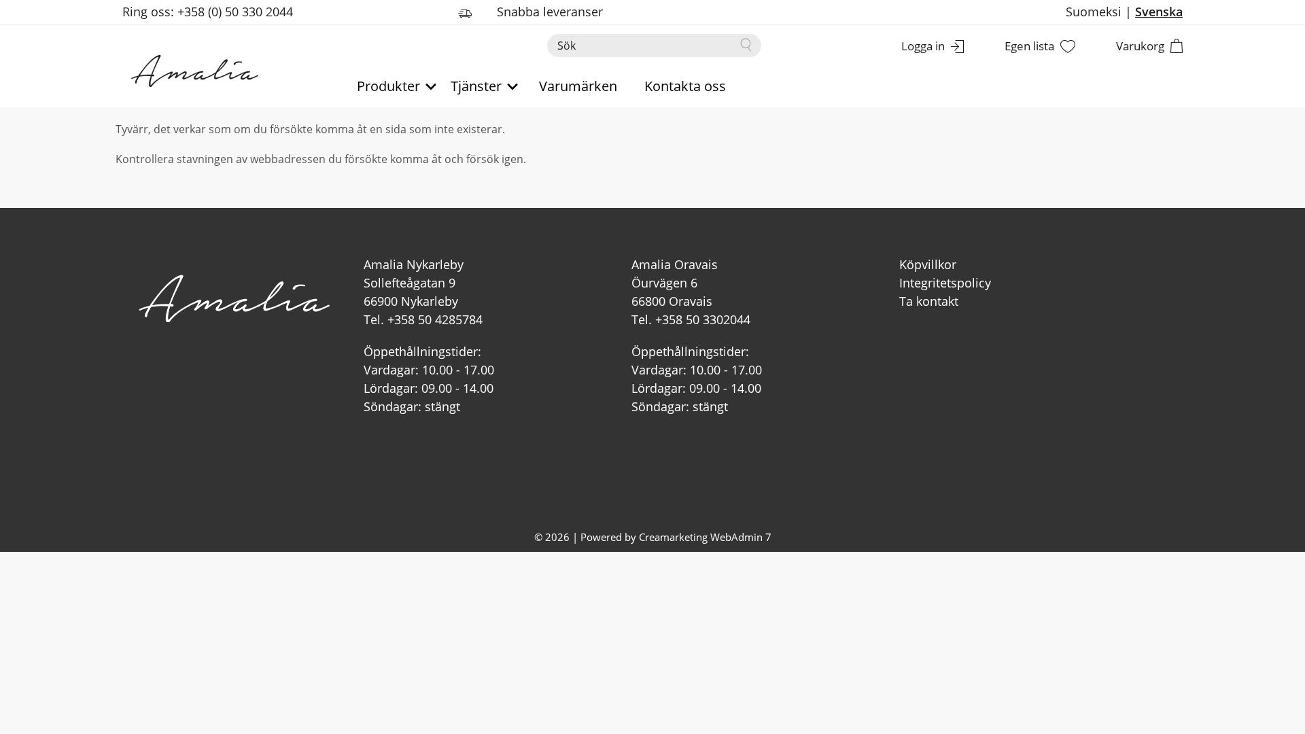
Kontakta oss (685, 86)
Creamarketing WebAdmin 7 (705, 537)
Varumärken (578, 86)
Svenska (1159, 11)
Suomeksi (1093, 11)
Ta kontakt (928, 301)
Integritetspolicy (945, 283)
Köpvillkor (927, 264)
